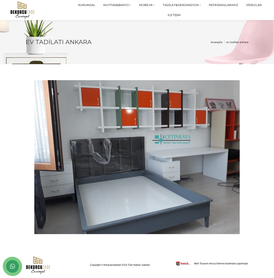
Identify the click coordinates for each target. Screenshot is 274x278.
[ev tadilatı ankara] (137, 157)
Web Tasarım (201, 263)
